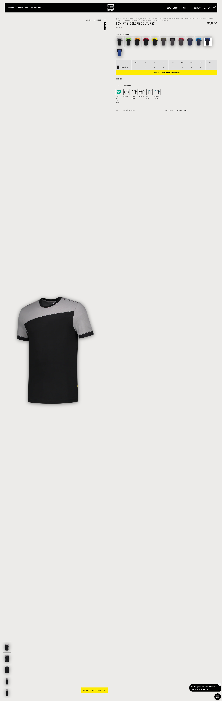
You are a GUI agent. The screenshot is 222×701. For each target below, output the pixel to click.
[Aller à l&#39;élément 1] (7, 647)
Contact (197, 8)
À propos (186, 8)
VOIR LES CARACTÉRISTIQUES (125, 110)
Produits (11, 8)
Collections (23, 8)
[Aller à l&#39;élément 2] (7, 658)
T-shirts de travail (141, 18)
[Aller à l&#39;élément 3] (7, 669)
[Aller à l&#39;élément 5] (7, 692)
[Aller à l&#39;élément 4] (7, 681)
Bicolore (118, 18)
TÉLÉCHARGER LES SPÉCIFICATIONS (176, 110)
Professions (36, 8)
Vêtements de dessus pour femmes (178, 18)
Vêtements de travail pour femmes (127, 20)
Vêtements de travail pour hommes (149, 20)
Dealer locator (173, 8)
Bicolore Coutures (128, 18)
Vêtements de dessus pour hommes (201, 18)
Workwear (165, 20)
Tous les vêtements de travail (157, 18)
